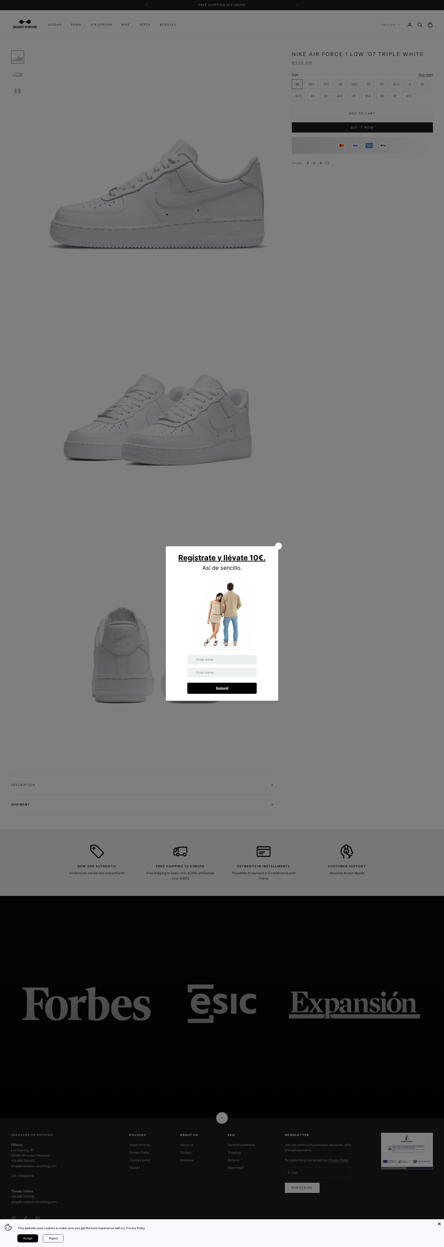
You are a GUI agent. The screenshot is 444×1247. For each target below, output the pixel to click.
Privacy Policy (135, 1228)
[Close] (439, 1224)
